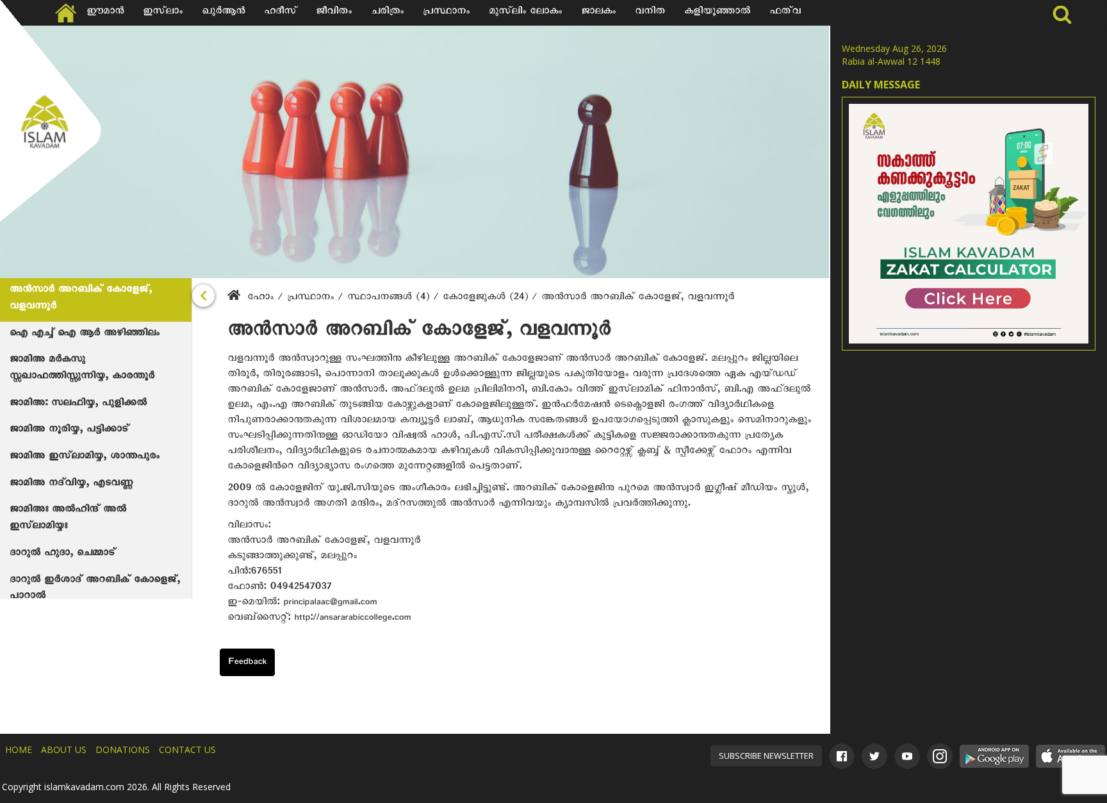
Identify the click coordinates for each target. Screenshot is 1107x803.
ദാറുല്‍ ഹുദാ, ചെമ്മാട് (62, 554)
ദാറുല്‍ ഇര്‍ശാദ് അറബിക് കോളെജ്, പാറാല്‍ (95, 589)
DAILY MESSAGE (881, 85)
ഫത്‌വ (785, 13)
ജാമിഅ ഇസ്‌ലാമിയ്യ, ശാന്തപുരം (85, 458)
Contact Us (187, 749)
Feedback (247, 663)
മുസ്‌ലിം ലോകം (525, 13)
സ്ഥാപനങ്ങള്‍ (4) (390, 299)
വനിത (650, 13)
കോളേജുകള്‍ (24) (487, 299)
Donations (122, 749)
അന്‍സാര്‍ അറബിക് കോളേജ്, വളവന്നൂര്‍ (81, 299)
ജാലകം (598, 13)
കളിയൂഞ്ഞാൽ (717, 13)
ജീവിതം (334, 13)
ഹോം (260, 299)
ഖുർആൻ (223, 13)
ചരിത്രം (387, 13)
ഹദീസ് (280, 13)
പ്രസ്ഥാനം (446, 13)
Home (18, 749)
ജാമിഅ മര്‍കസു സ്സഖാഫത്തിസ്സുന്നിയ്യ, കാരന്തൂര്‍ (82, 369)
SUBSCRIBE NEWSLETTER (766, 755)
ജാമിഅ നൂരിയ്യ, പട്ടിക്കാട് (69, 431)
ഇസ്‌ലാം (163, 13)
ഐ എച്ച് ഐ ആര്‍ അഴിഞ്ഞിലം (85, 334)
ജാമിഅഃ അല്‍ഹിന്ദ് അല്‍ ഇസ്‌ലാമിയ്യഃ (68, 519)
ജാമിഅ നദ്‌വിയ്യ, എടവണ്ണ (71, 484)
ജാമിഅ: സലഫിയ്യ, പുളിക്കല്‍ (78, 404)
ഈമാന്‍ (105, 13)
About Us (63, 749)
